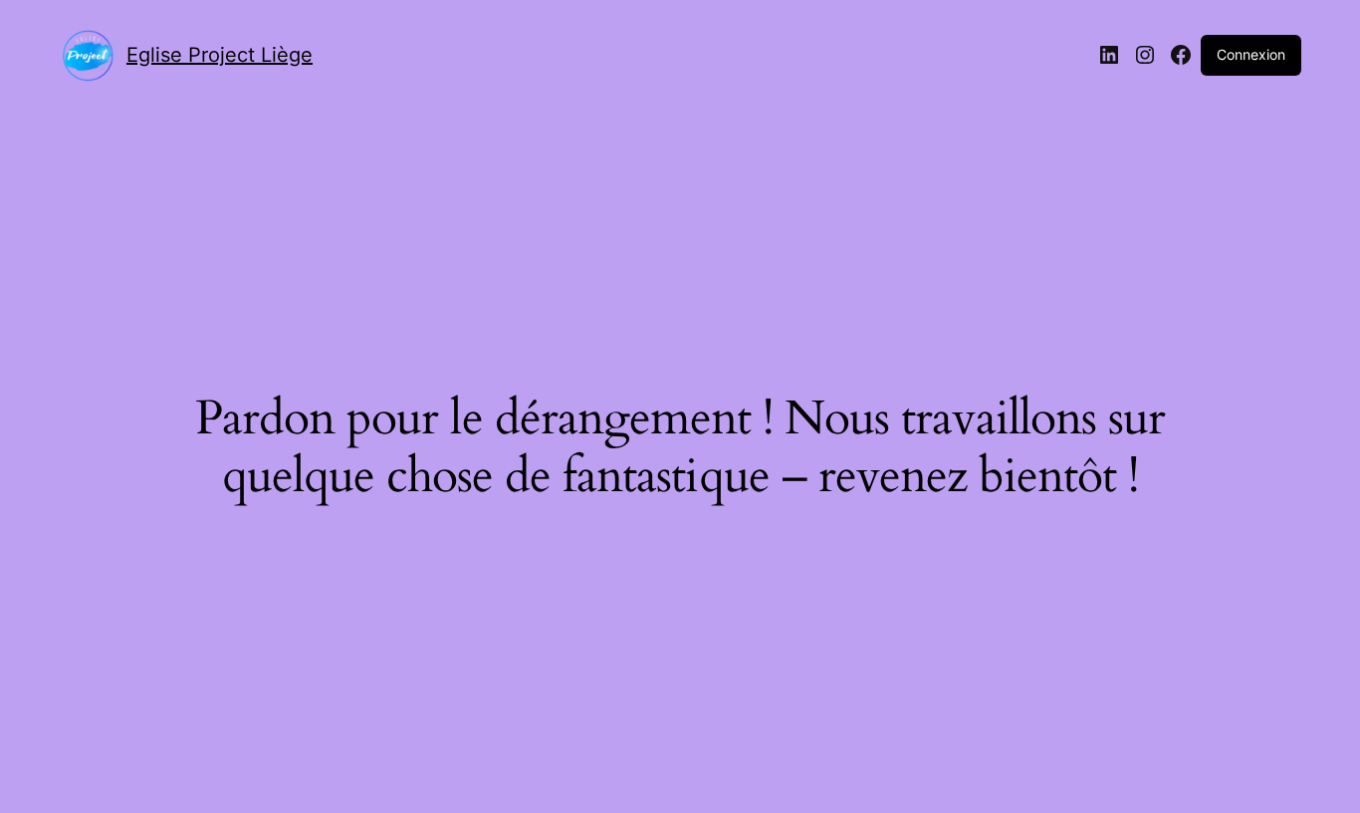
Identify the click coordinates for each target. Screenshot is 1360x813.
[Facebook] (1181, 55)
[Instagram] (1145, 55)
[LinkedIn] (1109, 55)
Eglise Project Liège (219, 55)
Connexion (1251, 54)
